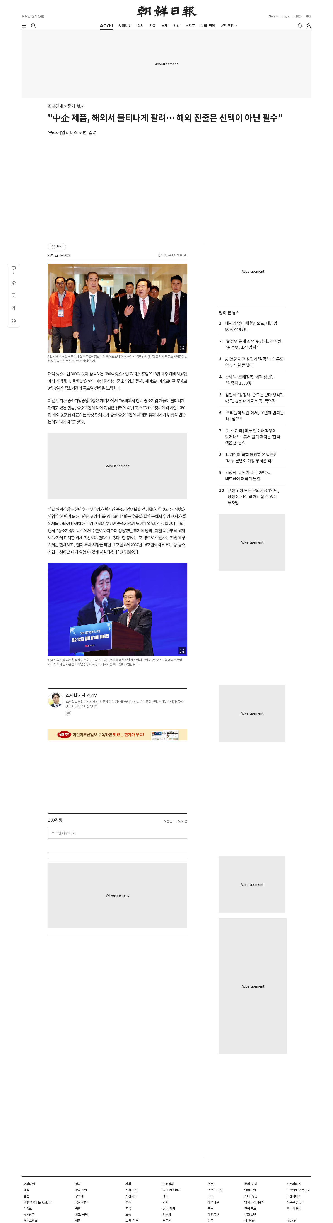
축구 (210, 1208)
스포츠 (212, 1184)
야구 (210, 1196)
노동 (128, 1215)
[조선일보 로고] (167, 11)
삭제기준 (181, 821)
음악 (261, 1202)
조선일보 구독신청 (298, 1190)
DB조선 (292, 1221)
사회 (128, 1184)
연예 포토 (250, 1208)
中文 (308, 16)
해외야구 (213, 1202)
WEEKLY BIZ (171, 1190)
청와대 (79, 1196)
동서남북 (29, 1215)
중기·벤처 (76, 106)
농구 (210, 1221)
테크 (165, 1196)
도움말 (168, 821)
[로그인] (308, 25)
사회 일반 (131, 1190)
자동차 (167, 1215)
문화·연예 (250, 1184)
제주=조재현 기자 (59, 256)
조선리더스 (294, 1184)
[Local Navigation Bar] (24, 25)
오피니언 (29, 1184)
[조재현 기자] (55, 700)
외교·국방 (81, 1215)
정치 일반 (81, 1190)
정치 (78, 1184)
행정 (78, 1221)
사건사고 (131, 1196)
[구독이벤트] (117, 734)
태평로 (27, 1208)
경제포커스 (30, 1221)
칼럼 (26, 1196)
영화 (252, 1221)
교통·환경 (131, 1221)
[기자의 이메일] (68, 714)
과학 (165, 1202)
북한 (78, 1208)
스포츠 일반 (215, 1190)
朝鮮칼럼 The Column (38, 1202)
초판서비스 (294, 1196)
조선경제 (55, 106)
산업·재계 (169, 1208)
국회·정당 (81, 1202)
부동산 (167, 1221)
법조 (128, 1202)
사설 (26, 1190)
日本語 (298, 16)
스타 (247, 1196)
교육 (128, 1208)
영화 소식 (250, 1202)
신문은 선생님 (295, 1202)
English (286, 16)
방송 (255, 1196)
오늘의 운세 (294, 1208)
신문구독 (273, 16)
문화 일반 (250, 1215)
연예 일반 (250, 1190)
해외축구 (213, 1215)
